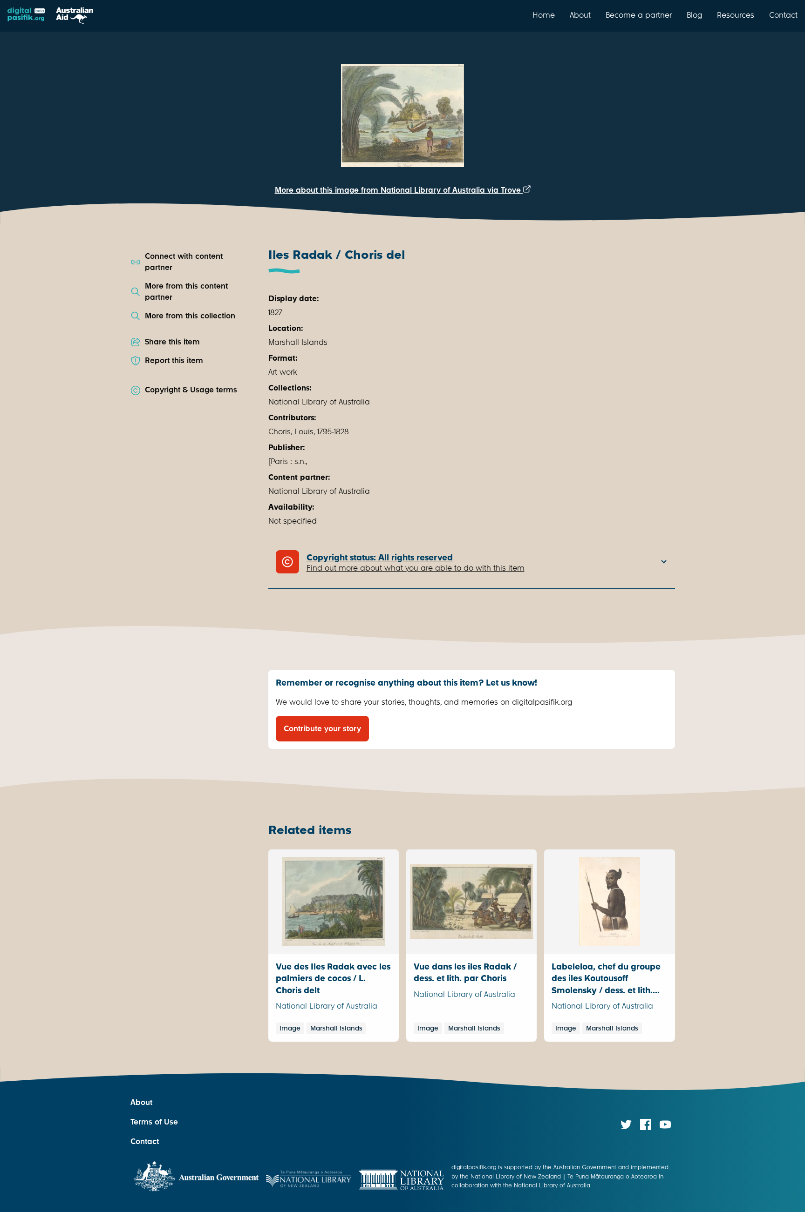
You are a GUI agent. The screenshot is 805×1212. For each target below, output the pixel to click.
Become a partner (639, 15)
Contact (783, 15)
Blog (694, 15)
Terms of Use (154, 1122)
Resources (735, 15)
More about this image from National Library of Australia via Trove (399, 190)
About (580, 15)
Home (543, 15)
